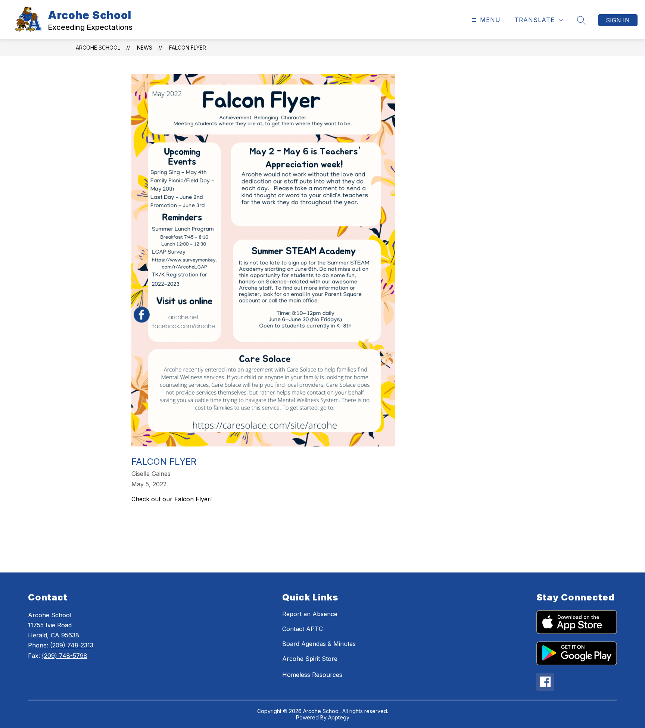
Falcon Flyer (187, 47)
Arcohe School (98, 47)
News (144, 47)
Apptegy (338, 717)
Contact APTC (302, 629)
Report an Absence (309, 614)
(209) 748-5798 (64, 655)
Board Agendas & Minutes (319, 643)
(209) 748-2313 (71, 645)
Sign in (618, 20)
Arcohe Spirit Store (309, 658)
